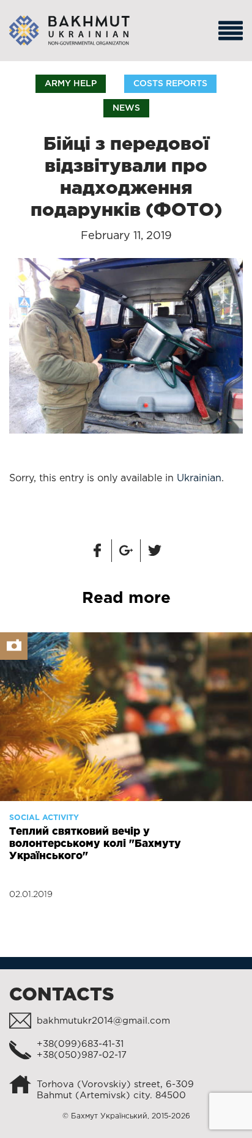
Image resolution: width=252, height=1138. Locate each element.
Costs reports (170, 83)
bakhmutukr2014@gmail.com (103, 1021)
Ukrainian (199, 478)
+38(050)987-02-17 (82, 1055)
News (126, 108)
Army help (71, 83)
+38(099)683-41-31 (80, 1044)
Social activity (44, 818)
